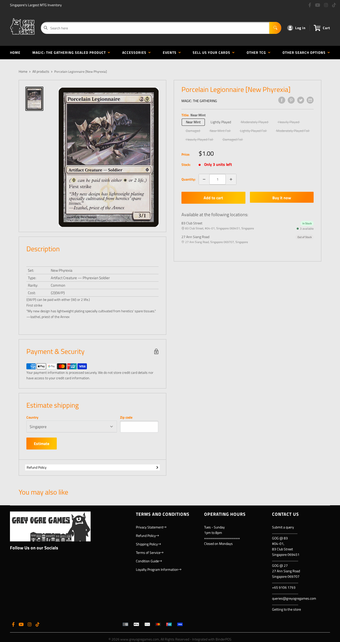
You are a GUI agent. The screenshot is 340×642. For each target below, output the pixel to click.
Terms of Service (148, 552)
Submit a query (283, 527)
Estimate (41, 444)
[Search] (275, 28)
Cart (326, 27)
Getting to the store (286, 609)
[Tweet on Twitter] (300, 100)
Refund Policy (37, 467)
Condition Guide (147, 561)
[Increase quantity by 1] (231, 179)
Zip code (126, 417)
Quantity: (188, 179)
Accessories (135, 52)
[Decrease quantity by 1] (204, 179)
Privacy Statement (149, 527)
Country (32, 417)
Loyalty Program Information (157, 569)
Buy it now (281, 198)
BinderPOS (223, 639)
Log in (300, 27)
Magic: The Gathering (199, 100)
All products (40, 71)
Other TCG (257, 52)
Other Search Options (305, 52)
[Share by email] (310, 100)
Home (15, 52)
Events (170, 52)
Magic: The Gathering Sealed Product (70, 52)
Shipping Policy (147, 544)
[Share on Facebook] (281, 100)
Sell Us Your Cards (212, 52)
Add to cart (213, 198)
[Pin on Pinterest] (291, 100)
